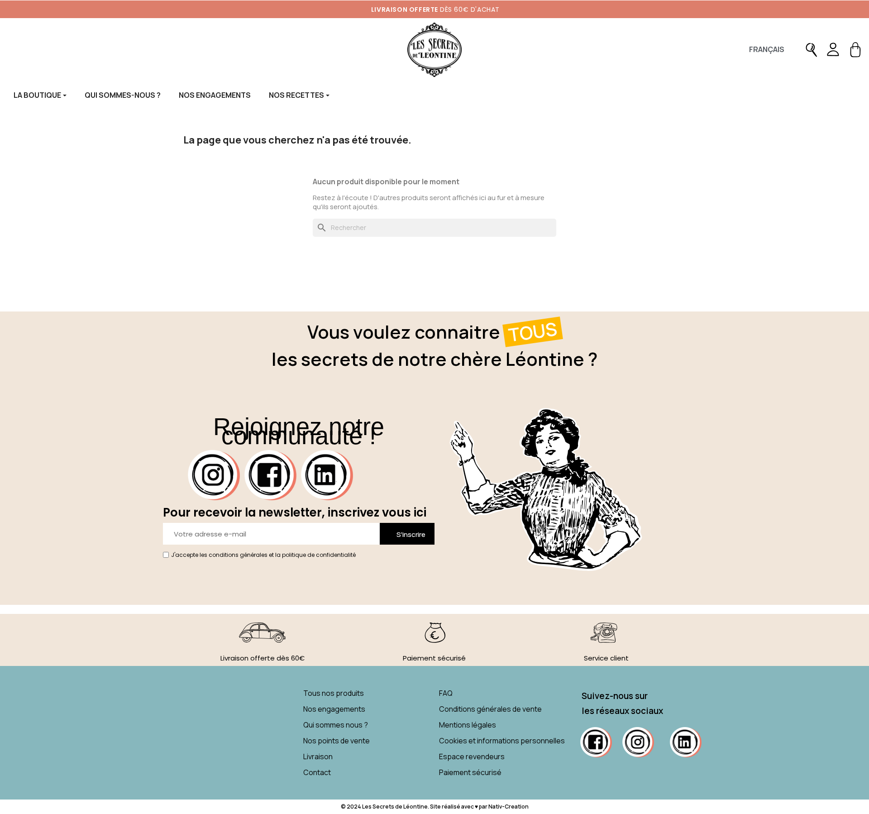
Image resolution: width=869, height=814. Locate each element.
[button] (811, 50)
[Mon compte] (833, 50)
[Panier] (855, 50)
